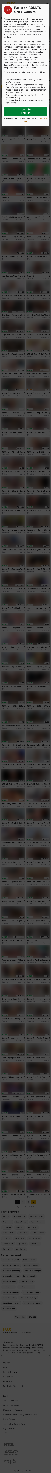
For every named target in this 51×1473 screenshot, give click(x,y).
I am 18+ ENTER (25, 111)
